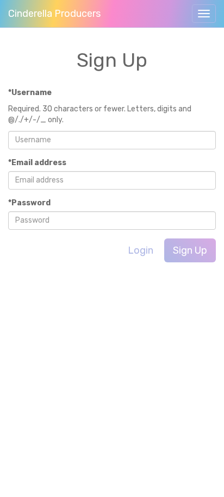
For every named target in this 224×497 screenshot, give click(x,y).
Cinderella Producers (54, 14)
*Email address (37, 162)
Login (140, 250)
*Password (29, 202)
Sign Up (190, 250)
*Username (30, 92)
